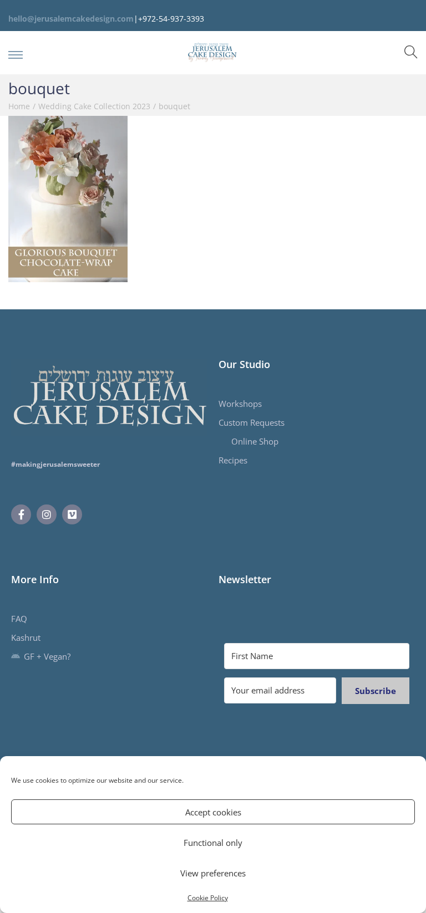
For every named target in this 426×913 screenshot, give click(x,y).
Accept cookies (213, 812)
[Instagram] (47, 514)
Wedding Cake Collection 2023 (94, 106)
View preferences (213, 873)
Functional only (213, 842)
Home (19, 106)
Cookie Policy (207, 897)
